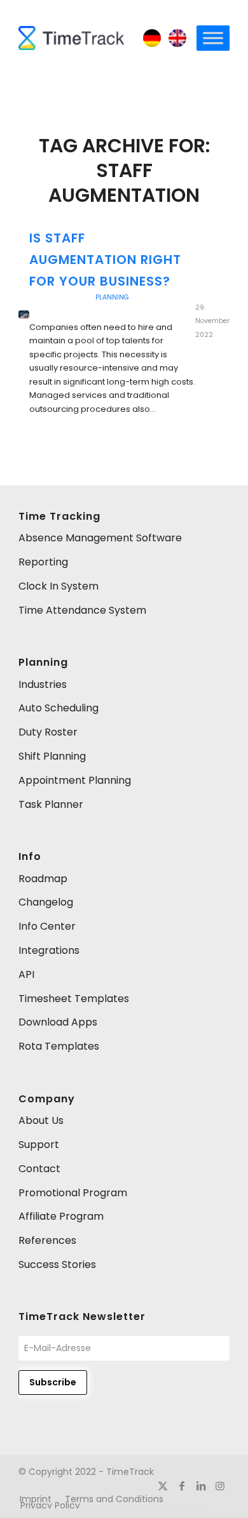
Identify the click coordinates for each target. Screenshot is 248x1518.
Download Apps (57, 1022)
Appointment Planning (74, 780)
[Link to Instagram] (220, 1485)
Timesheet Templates (73, 998)
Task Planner (50, 804)
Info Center (47, 926)
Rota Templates (58, 1046)
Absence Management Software (100, 538)
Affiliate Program (61, 1216)
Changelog (45, 902)
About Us (41, 1120)
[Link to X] (162, 1485)
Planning (112, 297)
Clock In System (58, 586)
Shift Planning (52, 756)
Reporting (43, 562)
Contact (39, 1168)
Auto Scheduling (58, 708)
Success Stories (57, 1264)
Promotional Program (72, 1192)
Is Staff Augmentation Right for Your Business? (105, 259)
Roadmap (42, 878)
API (26, 974)
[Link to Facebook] (181, 1485)
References (47, 1240)
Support (38, 1144)
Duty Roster (48, 732)
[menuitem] (114, 1499)
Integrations (48, 950)
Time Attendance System (82, 610)
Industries (42, 684)
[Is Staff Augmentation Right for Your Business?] (23, 314)
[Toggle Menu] (213, 38)
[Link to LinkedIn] (200, 1485)
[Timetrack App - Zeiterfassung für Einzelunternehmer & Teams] (71, 38)
